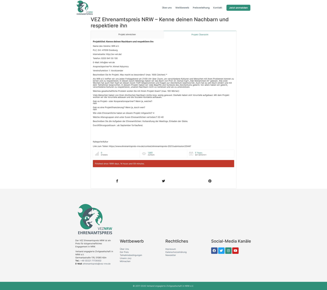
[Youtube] (235, 250)
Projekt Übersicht (199, 34)
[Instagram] (228, 250)
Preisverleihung (201, 7)
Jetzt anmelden (238, 7)
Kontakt (217, 7)
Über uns (167, 7)
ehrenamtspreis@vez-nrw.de (96, 263)
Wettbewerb (182, 7)
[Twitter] (221, 250)
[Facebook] (214, 250)
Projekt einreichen (127, 34)
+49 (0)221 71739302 (90, 260)
